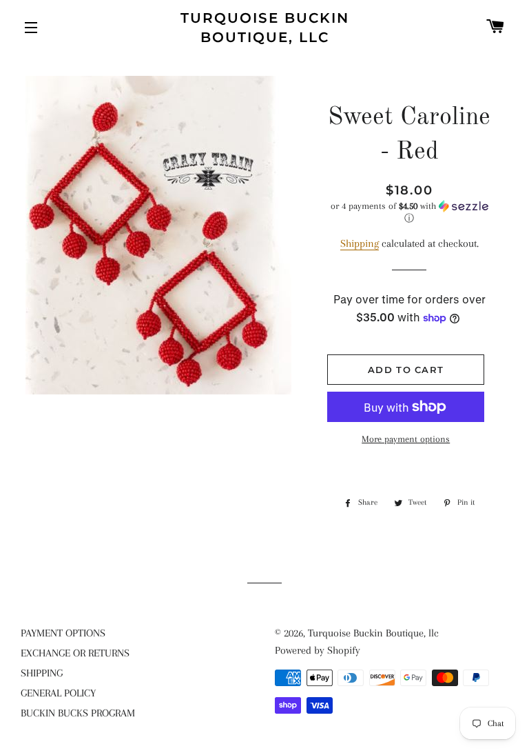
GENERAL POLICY (58, 693)
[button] (408, 212)
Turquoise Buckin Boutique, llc (264, 28)
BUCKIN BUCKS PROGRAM (78, 713)
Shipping (359, 243)
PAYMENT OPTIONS (63, 633)
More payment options (406, 439)
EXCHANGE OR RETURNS (75, 653)
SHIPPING (42, 673)
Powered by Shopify (317, 650)
